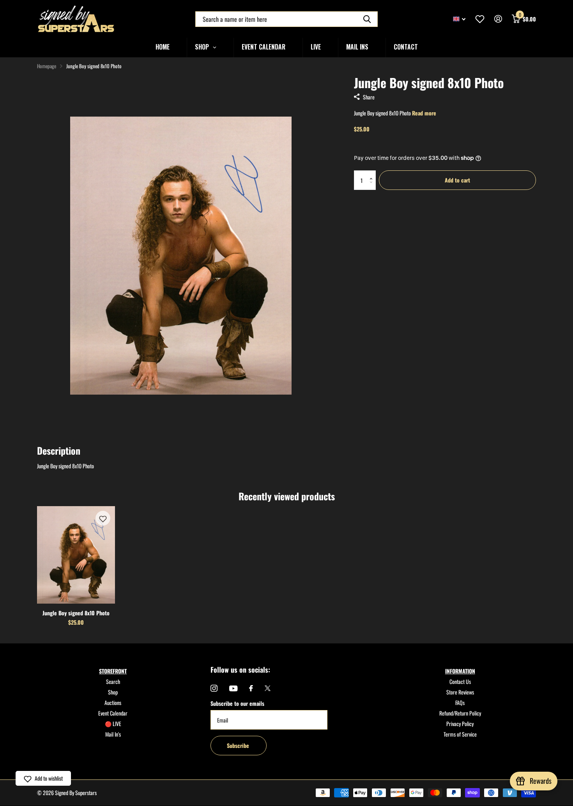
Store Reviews (460, 692)
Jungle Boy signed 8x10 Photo (76, 613)
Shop (113, 692)
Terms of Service (460, 734)
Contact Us (460, 681)
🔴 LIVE (113, 723)
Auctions (112, 702)
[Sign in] (498, 19)
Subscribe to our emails (237, 703)
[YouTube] (233, 688)
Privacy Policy (460, 723)
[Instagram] (214, 688)
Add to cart (457, 180)
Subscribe (239, 745)
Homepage (46, 66)
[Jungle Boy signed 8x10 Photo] (76, 555)
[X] (268, 688)
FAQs (460, 702)
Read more (424, 113)
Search (113, 681)
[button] (373, 173)
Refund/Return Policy (460, 713)
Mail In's (113, 734)
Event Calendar (112, 713)
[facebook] (251, 688)
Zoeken (367, 19)
